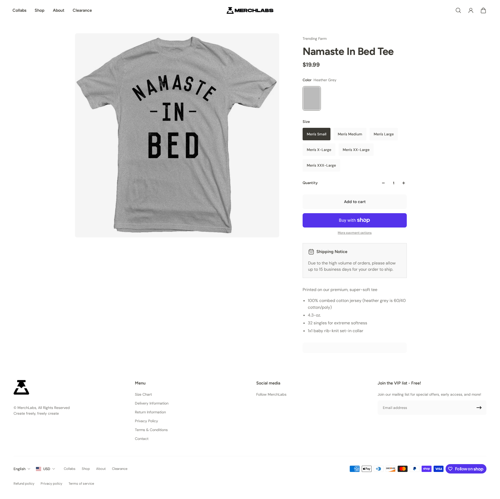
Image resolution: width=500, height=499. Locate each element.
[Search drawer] (458, 10)
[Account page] (471, 10)
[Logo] (250, 10)
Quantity (310, 183)
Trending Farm (315, 38)
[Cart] (483, 10)
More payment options (355, 233)
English (20, 468)
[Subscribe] (479, 407)
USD (46, 468)
